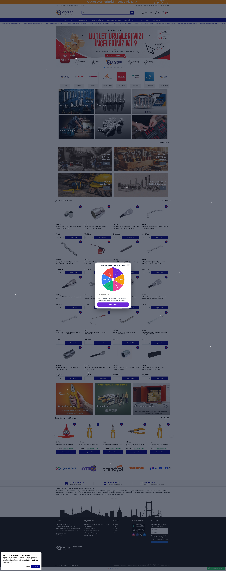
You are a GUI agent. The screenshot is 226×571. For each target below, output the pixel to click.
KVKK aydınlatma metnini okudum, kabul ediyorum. (112, 298)
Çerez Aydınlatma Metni (31, 560)
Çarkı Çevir (113, 304)
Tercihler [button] (27, 566)
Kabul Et (35, 566)
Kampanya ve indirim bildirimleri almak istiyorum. (112, 300)
